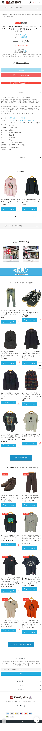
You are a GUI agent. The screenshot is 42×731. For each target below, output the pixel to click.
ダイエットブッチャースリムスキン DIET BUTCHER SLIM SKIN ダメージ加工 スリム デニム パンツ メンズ (10, 313)
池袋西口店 (24, 37)
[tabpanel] (10, 196)
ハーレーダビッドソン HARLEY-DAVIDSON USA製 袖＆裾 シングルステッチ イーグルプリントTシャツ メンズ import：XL (10, 436)
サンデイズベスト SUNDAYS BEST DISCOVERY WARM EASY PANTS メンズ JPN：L (31, 497)
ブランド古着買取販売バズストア (14, 2)
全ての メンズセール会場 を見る (21, 644)
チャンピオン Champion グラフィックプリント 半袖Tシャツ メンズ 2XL (10, 536)
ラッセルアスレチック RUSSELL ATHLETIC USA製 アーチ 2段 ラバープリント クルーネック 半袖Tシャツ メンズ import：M (31, 580)
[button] (37, 720)
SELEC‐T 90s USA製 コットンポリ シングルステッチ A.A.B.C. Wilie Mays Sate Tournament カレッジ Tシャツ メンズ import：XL (31, 538)
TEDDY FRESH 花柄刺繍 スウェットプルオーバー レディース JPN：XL (31, 201)
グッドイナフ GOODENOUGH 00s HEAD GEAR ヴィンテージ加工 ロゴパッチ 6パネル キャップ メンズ (10, 354)
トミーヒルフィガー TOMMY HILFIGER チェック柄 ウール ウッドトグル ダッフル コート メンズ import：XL (31, 395)
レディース (12, 120)
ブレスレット (30, 120)
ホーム (21, 12)
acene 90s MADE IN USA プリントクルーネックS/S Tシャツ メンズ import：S (10, 622)
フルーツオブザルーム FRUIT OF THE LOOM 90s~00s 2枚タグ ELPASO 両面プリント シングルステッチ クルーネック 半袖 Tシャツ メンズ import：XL (10, 581)
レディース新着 (26, 283)
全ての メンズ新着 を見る (21, 458)
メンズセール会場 (11, 468)
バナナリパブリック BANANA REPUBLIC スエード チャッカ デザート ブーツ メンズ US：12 (10, 497)
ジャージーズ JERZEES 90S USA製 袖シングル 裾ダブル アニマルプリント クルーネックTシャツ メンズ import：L (31, 623)
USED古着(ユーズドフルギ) (17, 118)
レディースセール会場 (29, 468)
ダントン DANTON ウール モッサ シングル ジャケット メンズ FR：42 (10, 394)
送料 (24, 51)
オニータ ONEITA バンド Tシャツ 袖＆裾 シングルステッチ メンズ (31, 435)
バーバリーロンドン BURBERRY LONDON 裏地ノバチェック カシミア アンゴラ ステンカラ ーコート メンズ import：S (31, 354)
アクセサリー (24, 35)
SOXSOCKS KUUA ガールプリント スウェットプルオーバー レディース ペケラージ (10, 201)
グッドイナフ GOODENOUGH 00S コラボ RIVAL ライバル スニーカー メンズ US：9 (31, 312)
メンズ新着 (13, 283)
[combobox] (21, 7)
